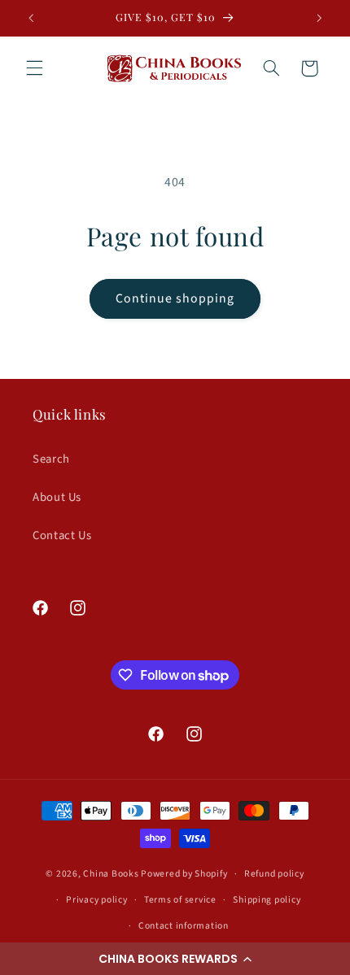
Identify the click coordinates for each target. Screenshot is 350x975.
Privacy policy (96, 900)
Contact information (183, 926)
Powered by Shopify (184, 874)
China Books (110, 874)
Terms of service (180, 900)
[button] (175, 958)
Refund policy (274, 874)
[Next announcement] (319, 18)
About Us (57, 497)
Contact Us (62, 535)
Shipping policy (266, 900)
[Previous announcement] (31, 18)
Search (51, 459)
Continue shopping (175, 298)
